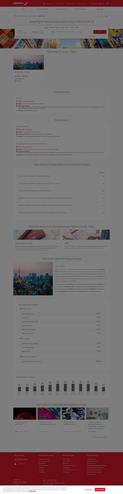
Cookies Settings (88, 489)
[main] (61, 489)
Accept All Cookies (100, 489)
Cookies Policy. (33, 491)
